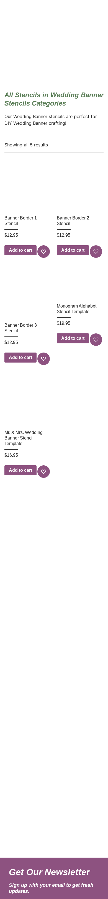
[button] (44, 251)
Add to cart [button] (20, 250)
